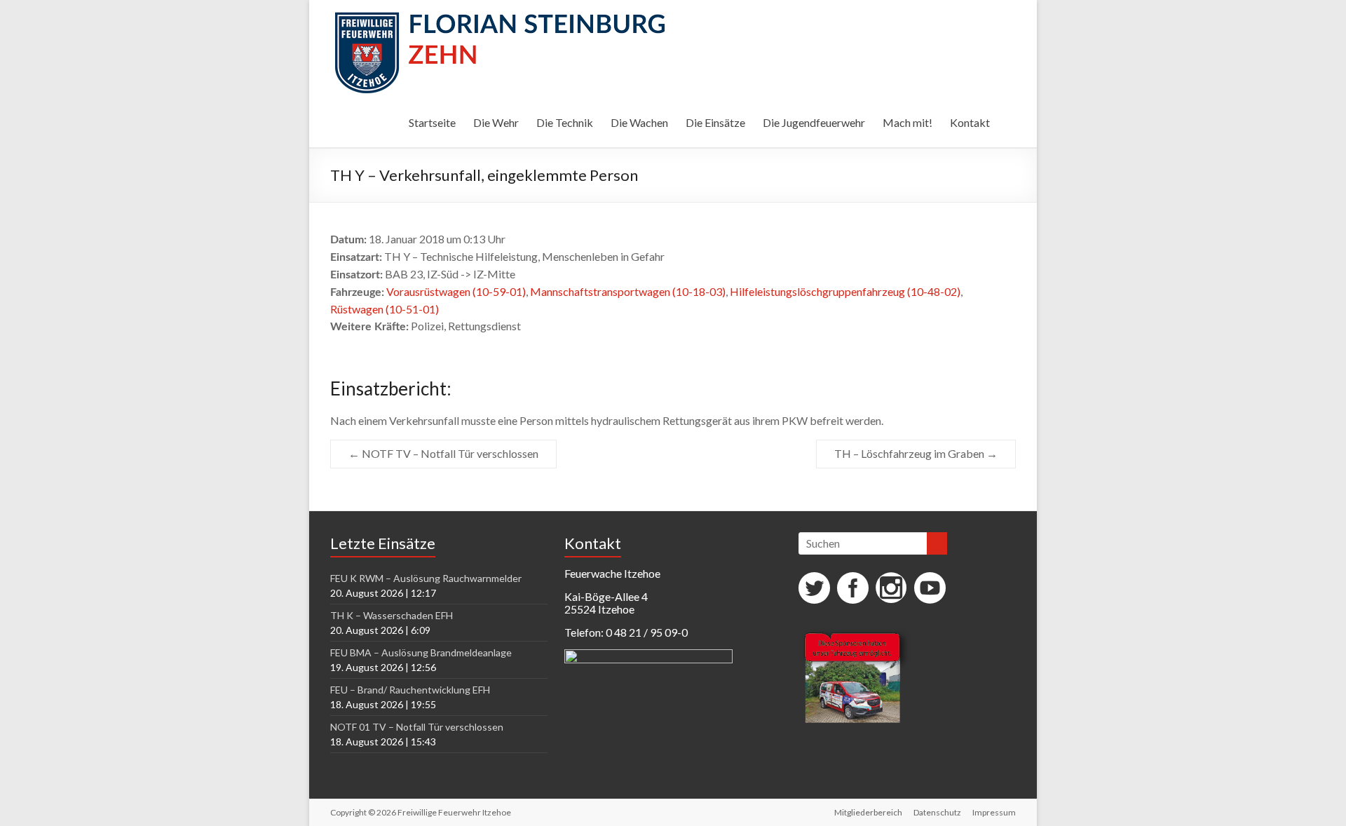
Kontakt (970, 122)
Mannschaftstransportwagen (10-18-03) (628, 291)
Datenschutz (937, 812)
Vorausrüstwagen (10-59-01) (456, 291)
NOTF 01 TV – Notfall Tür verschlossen (416, 727)
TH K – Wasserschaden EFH (391, 615)
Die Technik (564, 122)
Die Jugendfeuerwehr (814, 122)
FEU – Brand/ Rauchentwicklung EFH (410, 690)
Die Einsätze (715, 122)
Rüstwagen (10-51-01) (384, 309)
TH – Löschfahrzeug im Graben (916, 453)
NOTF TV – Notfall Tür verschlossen (443, 453)
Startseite (432, 122)
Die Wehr (496, 122)
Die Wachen (639, 122)
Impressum (994, 812)
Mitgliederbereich (868, 812)
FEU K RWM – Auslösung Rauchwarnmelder (426, 578)
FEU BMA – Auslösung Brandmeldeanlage (421, 652)
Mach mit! (907, 122)
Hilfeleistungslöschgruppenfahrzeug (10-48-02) (845, 291)
